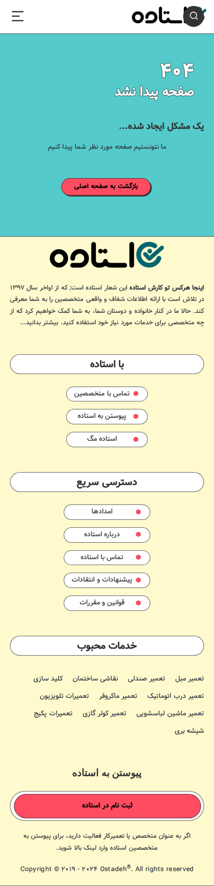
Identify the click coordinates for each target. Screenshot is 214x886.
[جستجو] (193, 16)
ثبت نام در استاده (107, 805)
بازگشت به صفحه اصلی (106, 187)
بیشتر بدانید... (39, 323)
